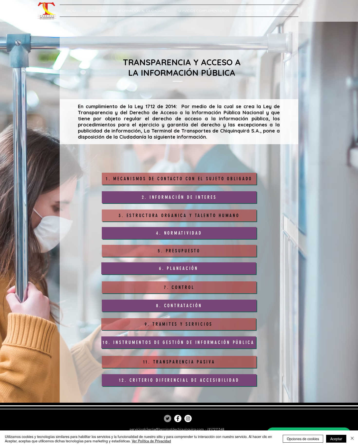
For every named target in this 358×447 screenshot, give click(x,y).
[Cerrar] (352, 438)
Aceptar (336, 438)
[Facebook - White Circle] (177, 418)
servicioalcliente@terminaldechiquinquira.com (167, 429)
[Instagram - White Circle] (188, 418)
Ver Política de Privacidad (151, 440)
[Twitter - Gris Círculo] (167, 418)
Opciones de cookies (303, 438)
